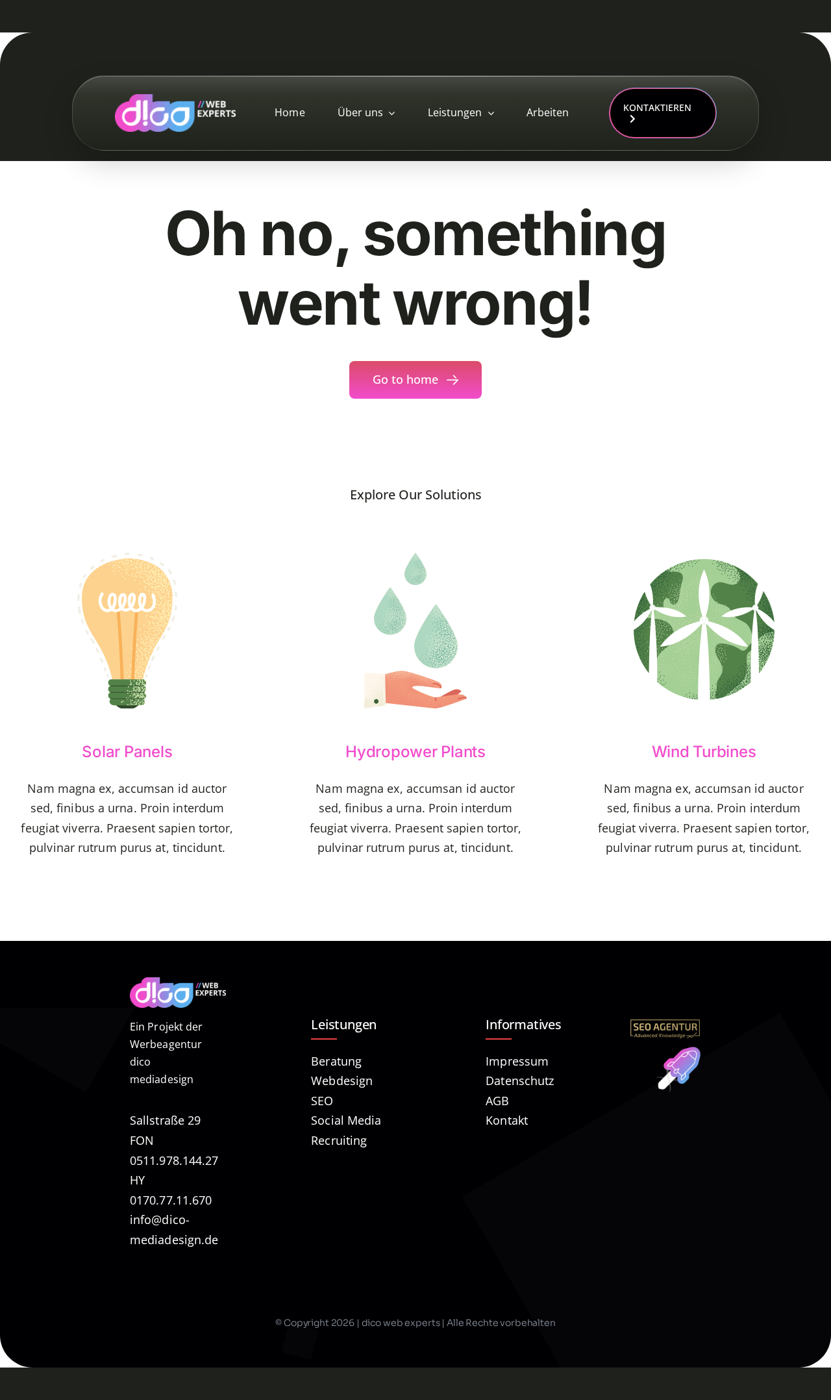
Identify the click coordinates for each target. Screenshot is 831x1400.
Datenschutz (520, 1080)
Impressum (517, 1061)
